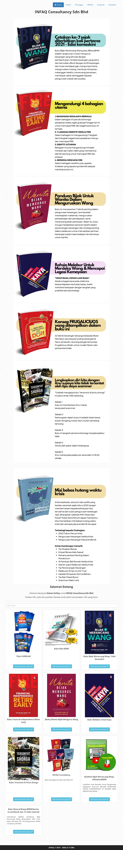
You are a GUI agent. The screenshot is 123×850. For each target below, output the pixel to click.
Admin (68, 5)
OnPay (51, 847)
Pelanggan (79, 5)
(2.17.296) (70, 847)
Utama (59, 5)
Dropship (101, 5)
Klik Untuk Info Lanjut (23, 666)
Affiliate (90, 5)
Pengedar (112, 5)
